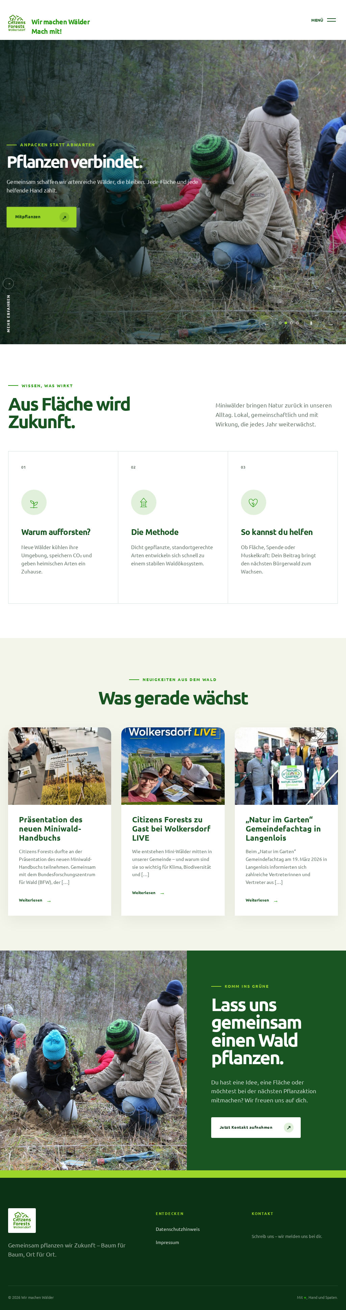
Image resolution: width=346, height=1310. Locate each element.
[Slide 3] (291, 323)
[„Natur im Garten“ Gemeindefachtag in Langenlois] (286, 766)
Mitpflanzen (42, 216)
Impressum (167, 1242)
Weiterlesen (35, 900)
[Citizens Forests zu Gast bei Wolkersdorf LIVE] (172, 766)
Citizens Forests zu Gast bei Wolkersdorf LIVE (171, 829)
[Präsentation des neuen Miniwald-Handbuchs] (59, 766)
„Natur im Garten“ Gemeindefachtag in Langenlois (283, 829)
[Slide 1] (280, 323)
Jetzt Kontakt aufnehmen (255, 1127)
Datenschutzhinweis (178, 1229)
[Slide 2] (286, 323)
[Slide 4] (297, 323)
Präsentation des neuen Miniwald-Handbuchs (50, 829)
